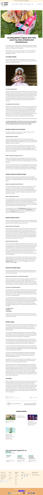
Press (10, 475)
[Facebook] (33, 397)
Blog (25, 4)
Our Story (10, 474)
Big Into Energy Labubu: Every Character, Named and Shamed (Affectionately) (10, 437)
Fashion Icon (18, 397)
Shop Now (16, 4)
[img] (22, 452)
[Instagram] (27, 476)
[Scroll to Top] (41, 490)
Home (13, 4)
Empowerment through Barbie (11, 397)
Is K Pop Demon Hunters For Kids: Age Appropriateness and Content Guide (32, 423)
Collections (21, 4)
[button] (41, 4)
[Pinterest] (35, 397)
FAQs (16, 485)
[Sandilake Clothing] (4, 4)
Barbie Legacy (10, 396)
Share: (31, 397)
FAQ (32, 4)
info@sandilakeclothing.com (25, 474)
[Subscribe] (6, 481)
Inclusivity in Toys (8, 398)
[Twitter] (36, 397)
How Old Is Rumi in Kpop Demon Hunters (21, 416)
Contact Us (29, 4)
